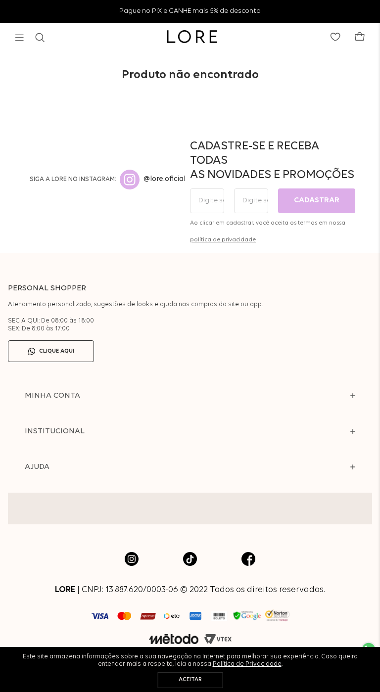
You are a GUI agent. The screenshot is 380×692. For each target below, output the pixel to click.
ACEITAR (190, 680)
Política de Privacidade (247, 664)
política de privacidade (223, 240)
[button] (19, 38)
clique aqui (56, 351)
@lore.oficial (164, 179)
